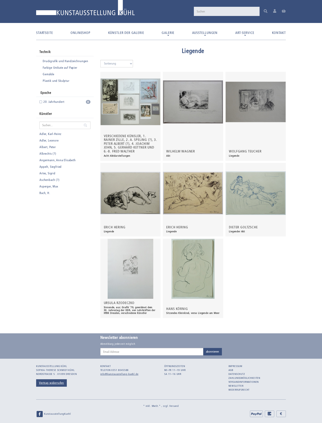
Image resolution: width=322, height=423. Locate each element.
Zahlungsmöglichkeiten (244, 378)
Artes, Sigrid (47, 173)
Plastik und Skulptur (56, 81)
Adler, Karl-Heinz (50, 134)
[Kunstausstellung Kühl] (85, 9)
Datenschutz (236, 374)
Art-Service (244, 33)
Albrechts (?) (47, 154)
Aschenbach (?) (49, 180)
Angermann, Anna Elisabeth (57, 160)
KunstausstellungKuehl (57, 413)
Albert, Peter (47, 147)
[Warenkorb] (284, 11)
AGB (231, 370)
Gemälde (48, 74)
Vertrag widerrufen (51, 383)
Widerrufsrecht (239, 389)
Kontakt (279, 33)
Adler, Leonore (49, 140)
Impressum (235, 366)
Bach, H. (44, 193)
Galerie (168, 33)
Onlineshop (80, 33)
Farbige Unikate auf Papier (60, 68)
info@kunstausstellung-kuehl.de (119, 374)
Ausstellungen (205, 33)
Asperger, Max (48, 186)
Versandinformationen (243, 382)
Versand (174, 405)
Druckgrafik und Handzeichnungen (65, 61)
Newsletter (236, 386)
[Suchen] (265, 11)
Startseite (44, 33)
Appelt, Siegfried (50, 167)
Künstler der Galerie (126, 33)
